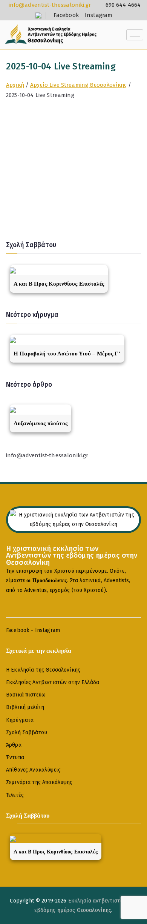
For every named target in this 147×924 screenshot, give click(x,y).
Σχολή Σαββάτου (26, 732)
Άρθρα (13, 745)
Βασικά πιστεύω (26, 695)
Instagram (47, 630)
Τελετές (15, 795)
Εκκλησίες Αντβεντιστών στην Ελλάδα (52, 682)
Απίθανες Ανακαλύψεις (33, 770)
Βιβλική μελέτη (25, 707)
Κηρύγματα (20, 720)
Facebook (17, 630)
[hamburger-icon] (134, 34)
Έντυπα (15, 757)
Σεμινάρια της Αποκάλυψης (39, 782)
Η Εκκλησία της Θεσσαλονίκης (43, 670)
